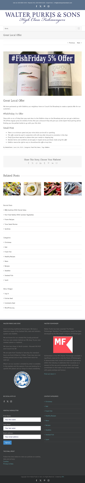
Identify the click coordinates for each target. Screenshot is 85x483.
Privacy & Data (8, 464)
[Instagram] (11, 401)
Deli (6, 247)
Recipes (7, 266)
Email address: (8, 433)
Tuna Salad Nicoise (11, 224)
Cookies (6, 461)
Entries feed (9, 298)
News (38, 147)
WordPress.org (9, 308)
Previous (72, 43)
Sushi (6, 280)
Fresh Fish (34, 147)
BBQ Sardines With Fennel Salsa (15, 210)
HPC (63, 477)
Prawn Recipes (9, 219)
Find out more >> (50, 374)
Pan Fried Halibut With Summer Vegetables (19, 215)
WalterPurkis (8, 147)
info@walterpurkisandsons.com (63, 3)
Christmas (8, 242)
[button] (5, 188)
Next (78, 43)
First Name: (7, 416)
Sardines (7, 229)
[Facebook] (4, 401)
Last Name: (7, 424)
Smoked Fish (9, 275)
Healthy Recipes (10, 257)
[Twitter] (8, 401)
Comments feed (10, 303)
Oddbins (47, 147)
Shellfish (7, 271)
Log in (7, 294)
